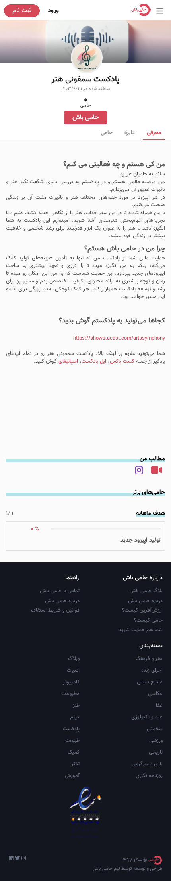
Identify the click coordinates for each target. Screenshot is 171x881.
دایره (129, 133)
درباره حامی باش (145, 601)
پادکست (71, 729)
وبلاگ (74, 659)
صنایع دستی (150, 682)
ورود (53, 10)
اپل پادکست (94, 361)
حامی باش (85, 118)
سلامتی (155, 729)
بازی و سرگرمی (147, 764)
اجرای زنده (152, 670)
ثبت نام (21, 10)
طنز (76, 706)
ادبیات (73, 670)
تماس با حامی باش (60, 591)
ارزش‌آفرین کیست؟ (142, 610)
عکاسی (155, 694)
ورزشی (156, 741)
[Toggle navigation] (160, 11)
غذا (159, 706)
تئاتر (75, 764)
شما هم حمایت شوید (141, 630)
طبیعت (72, 741)
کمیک (74, 752)
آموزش (72, 776)
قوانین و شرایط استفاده (55, 610)
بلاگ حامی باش (146, 591)
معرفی (154, 133)
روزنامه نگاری (149, 776)
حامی (107, 133)
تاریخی (156, 752)
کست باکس (122, 361)
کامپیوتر (71, 682)
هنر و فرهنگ (149, 659)
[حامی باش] (143, 10)
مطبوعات (70, 694)
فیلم (75, 717)
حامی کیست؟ (148, 620)
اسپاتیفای (67, 361)
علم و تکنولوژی (147, 717)
